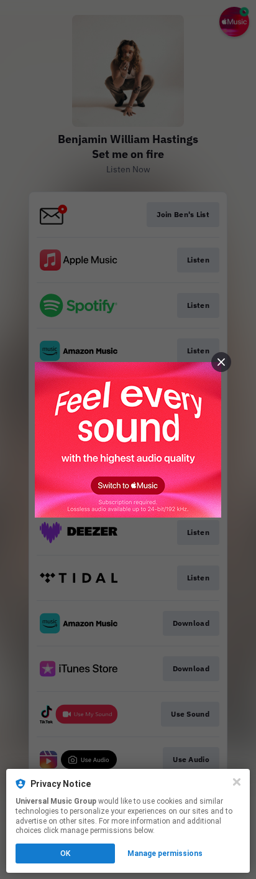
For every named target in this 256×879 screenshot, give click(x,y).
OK (65, 853)
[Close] (237, 782)
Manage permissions (165, 853)
